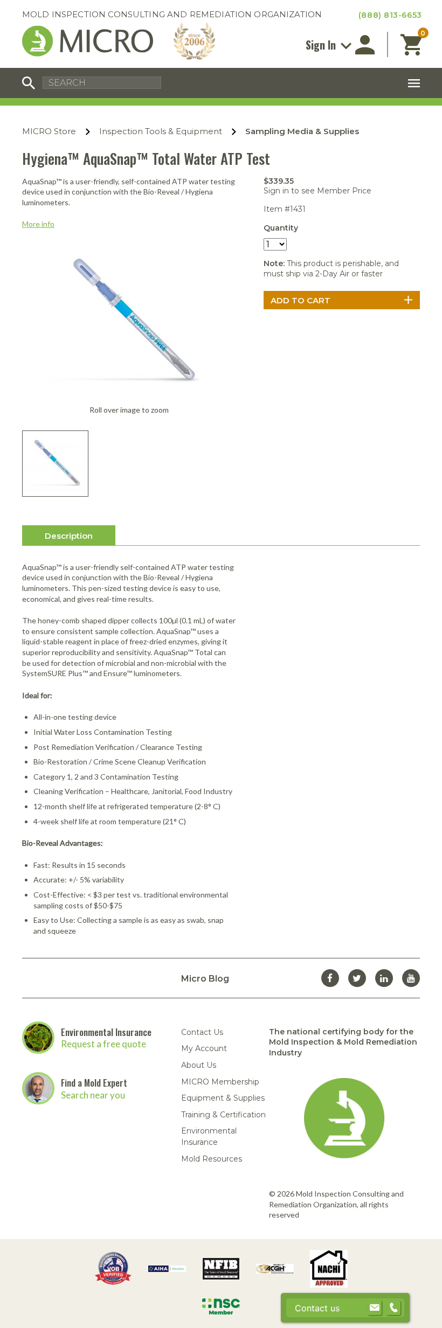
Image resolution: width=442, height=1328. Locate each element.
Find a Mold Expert (94, 1082)
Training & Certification (223, 1115)
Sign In (322, 45)
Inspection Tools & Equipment (160, 131)
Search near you (93, 1095)
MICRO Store (49, 131)
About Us (198, 1065)
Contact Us (202, 1032)
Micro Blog (205, 979)
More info (38, 223)
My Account (204, 1048)
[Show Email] (375, 1308)
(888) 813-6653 (390, 15)
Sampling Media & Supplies (302, 131)
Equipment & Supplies (223, 1098)
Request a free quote (103, 1043)
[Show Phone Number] (393, 1308)
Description (69, 536)
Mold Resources (211, 1159)
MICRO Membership (220, 1082)
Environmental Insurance (106, 1032)
